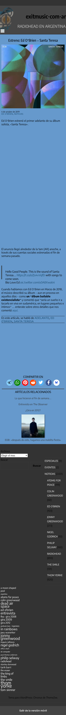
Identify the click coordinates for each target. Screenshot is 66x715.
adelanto (42, 318)
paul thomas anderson (9, 655)
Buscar (4, 459)
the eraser (5, 670)
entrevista (8, 613)
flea (2, 616)
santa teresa (24, 321)
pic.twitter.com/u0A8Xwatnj (37, 282)
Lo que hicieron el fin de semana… (33, 398)
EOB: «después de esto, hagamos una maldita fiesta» (33, 439)
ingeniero (15, 626)
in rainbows (9, 629)
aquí (14, 310)
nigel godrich (10, 645)
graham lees (5, 626)
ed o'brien (7, 609)
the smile (6, 679)
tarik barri (6, 667)
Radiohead (54, 553)
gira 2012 (5, 622)
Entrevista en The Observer (33, 404)
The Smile (53, 564)
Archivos (5, 451)
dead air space (7, 605)
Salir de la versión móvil (33, 710)
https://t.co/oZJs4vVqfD (31, 275)
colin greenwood (10, 600)
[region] (33, 350)
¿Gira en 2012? (33, 410)
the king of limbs (7, 675)
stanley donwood (8, 664)
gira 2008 (11, 616)
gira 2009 (6, 619)
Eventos (50, 467)
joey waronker (8, 632)
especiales (51, 460)
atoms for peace (10, 597)
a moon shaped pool (8, 589)
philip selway (10, 657)
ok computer (5, 652)
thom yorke (6, 684)
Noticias (18, 113)
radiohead (6, 661)
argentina (4, 594)
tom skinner (8, 689)
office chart (5, 649)
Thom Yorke (54, 575)
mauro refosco (7, 642)
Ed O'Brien (7, 113)
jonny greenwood (10, 637)
